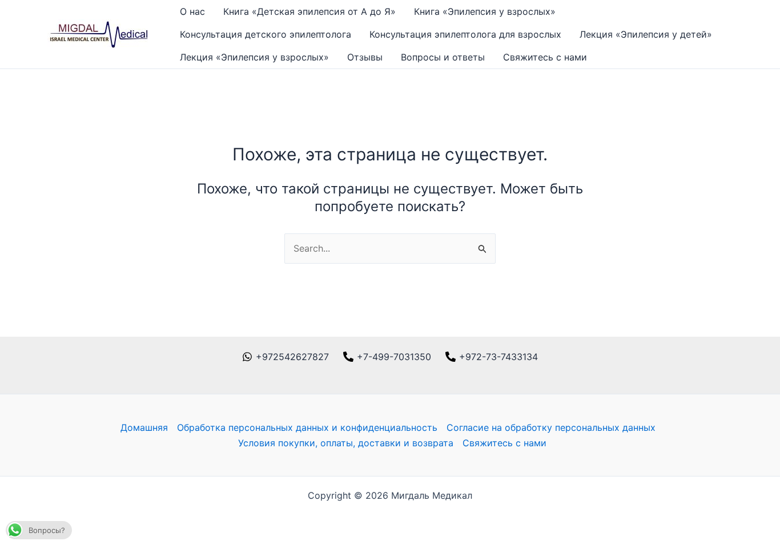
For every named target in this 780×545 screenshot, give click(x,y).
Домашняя (144, 427)
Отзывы (365, 57)
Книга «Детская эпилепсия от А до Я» (309, 11)
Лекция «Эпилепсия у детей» (646, 34)
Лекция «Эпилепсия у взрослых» (254, 57)
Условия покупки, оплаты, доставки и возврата (345, 443)
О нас (192, 11)
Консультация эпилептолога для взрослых (465, 34)
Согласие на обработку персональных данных (551, 427)
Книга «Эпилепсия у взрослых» (485, 11)
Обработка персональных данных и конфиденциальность (307, 427)
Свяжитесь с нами (545, 57)
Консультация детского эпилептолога (265, 34)
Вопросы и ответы (443, 57)
